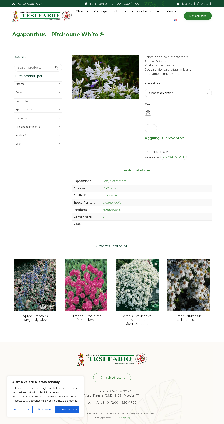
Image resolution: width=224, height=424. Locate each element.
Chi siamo (82, 11)
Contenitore (152, 83)
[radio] (148, 112)
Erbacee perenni (173, 157)
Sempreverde (112, 209)
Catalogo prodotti (106, 11)
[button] (198, 16)
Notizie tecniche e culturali (143, 11)
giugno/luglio (112, 202)
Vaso (148, 104)
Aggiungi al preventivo (165, 138)
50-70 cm (109, 188)
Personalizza (22, 409)
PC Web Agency (122, 417)
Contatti (173, 11)
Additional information (140, 170)
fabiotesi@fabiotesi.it (198, 3)
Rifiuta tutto (44, 409)
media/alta (110, 195)
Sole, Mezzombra (115, 181)
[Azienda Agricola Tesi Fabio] (42, 16)
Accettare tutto (67, 409)
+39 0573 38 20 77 (30, 3)
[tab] (142, 170)
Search (57, 68)
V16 (105, 217)
